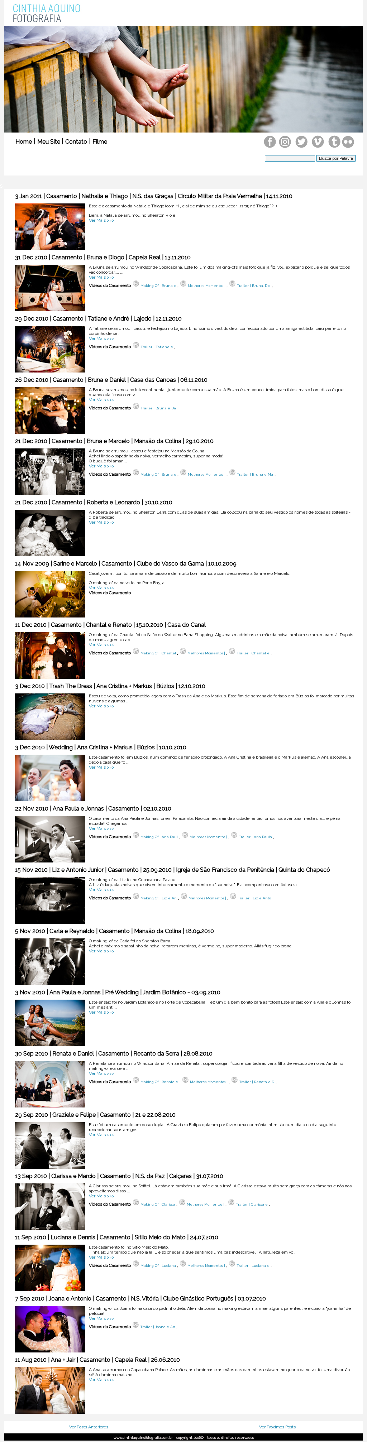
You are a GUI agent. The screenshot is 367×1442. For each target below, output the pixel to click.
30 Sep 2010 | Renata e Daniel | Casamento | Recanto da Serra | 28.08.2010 (114, 1053)
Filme (99, 141)
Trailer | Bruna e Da (157, 408)
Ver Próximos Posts (277, 1426)
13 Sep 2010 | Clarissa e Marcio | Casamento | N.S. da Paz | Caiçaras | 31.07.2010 (119, 1176)
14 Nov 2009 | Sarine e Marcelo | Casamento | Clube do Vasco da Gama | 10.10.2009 (126, 563)
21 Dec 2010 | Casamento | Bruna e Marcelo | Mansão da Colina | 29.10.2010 (114, 441)
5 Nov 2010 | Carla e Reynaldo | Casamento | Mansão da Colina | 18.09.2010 (114, 931)
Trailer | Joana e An (157, 1327)
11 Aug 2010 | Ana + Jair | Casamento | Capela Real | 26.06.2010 (97, 1359)
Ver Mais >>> (101, 220)
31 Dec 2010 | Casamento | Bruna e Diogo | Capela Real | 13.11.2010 (103, 257)
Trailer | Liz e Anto (254, 898)
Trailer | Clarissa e (251, 1204)
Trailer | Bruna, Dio (253, 286)
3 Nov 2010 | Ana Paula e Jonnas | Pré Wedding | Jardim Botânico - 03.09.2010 (117, 992)
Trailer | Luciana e (253, 1266)
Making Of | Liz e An (158, 898)
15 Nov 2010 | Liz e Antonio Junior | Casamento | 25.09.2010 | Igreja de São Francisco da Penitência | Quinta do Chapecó (172, 869)
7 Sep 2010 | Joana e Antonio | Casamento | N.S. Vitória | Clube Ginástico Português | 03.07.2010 (140, 1298)
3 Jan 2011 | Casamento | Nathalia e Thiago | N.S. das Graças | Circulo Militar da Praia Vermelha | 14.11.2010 (153, 196)
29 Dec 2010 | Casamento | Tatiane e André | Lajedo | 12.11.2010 (98, 318)
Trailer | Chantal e (253, 653)
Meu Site (49, 141)
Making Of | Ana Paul (158, 837)
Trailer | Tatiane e (156, 347)
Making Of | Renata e (158, 1082)
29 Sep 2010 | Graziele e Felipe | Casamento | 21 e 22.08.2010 (95, 1114)
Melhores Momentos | (207, 286)
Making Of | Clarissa (157, 1204)
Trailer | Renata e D (256, 1082)
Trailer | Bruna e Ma (254, 474)
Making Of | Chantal (158, 653)
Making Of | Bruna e (158, 286)
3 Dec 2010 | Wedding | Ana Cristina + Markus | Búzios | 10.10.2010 (100, 747)
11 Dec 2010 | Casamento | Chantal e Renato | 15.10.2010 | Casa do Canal (110, 624)
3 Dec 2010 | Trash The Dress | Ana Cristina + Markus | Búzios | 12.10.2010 (110, 686)
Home (23, 141)
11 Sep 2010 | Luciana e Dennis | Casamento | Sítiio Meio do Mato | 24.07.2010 (116, 1237)
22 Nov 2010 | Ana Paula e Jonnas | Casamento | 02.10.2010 (93, 808)
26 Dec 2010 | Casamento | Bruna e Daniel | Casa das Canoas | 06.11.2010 (111, 379)
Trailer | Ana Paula (255, 837)
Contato (76, 141)
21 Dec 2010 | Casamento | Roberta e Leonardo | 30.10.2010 (93, 502)
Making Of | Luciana (158, 1266)
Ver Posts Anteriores (88, 1426)
